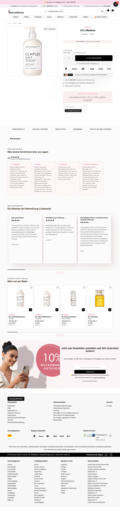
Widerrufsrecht (12, 410)
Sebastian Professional (68, 488)
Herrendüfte (11, 469)
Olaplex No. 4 (92, 481)
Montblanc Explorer (94, 488)
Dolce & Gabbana (40, 469)
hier (68, 449)
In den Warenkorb (94, 58)
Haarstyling (11, 495)
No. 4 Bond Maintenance (17, 317)
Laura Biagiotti (39, 502)
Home (9, 23)
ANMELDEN (90, 372)
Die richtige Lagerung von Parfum (64, 417)
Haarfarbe (11, 497)
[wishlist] (107, 11)
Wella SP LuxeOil (93, 497)
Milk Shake (64, 483)
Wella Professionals (67, 481)
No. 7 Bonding (93, 317)
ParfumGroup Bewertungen (62, 406)
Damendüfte (12, 467)
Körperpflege (12, 486)
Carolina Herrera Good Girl (97, 469)
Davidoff (37, 476)
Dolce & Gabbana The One (97, 486)
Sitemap (10, 420)
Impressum (11, 406)
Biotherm (64, 476)
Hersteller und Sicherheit (101, 129)
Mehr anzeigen (15, 138)
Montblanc (37, 500)
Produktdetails (18, 129)
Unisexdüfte (11, 471)
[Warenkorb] (111, 11)
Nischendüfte (12, 476)
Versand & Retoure (40, 129)
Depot (63, 490)
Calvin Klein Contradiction (96, 502)
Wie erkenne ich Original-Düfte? (64, 415)
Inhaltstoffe (60, 129)
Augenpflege (12, 483)
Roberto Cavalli (39, 497)
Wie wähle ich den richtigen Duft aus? (66, 413)
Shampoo (11, 318)
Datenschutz (12, 415)
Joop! (36, 486)
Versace (37, 481)
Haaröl (90, 318)
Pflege (26, 17)
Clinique (64, 471)
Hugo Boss (38, 471)
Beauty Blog (57, 420)
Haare (49, 17)
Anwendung (77, 129)
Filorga (63, 467)
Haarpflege (11, 493)
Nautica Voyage (93, 476)
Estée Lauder (65, 474)
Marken (85, 17)
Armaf (36, 464)
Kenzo (36, 493)
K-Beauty (38, 17)
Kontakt (109, 406)
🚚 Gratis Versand (100, 17)
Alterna (63, 486)
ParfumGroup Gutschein (61, 408)
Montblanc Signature (94, 490)
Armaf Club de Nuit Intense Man (98, 464)
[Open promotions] (115, 4)
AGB (9, 408)
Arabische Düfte (13, 474)
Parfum (15, 17)
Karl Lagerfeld (39, 495)
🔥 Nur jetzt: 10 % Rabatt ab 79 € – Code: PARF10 (60, 2)
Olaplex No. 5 (92, 493)
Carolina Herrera (39, 488)
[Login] (102, 11)
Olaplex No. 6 (92, 500)
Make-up (60, 17)
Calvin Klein (38, 474)
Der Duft (56, 410)
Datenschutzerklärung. (99, 377)
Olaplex (15, 23)
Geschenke (73, 17)
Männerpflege (12, 488)
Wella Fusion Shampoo (95, 495)
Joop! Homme (92, 474)
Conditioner (38, 318)
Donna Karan (38, 479)
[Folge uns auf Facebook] (106, 454)
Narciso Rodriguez (40, 490)
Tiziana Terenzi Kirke (95, 467)
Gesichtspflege (12, 481)
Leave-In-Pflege (66, 318)
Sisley (63, 493)
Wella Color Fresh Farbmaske (98, 483)
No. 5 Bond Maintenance (43, 317)
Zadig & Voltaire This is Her (97, 479)
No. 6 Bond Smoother (69, 317)
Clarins (63, 469)
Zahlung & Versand (14, 413)
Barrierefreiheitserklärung (16, 422)
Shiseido (64, 464)
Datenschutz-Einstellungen (17, 417)
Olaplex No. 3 (92, 471)
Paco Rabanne (39, 483)
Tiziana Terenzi (39, 467)
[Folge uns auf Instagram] (110, 454)
